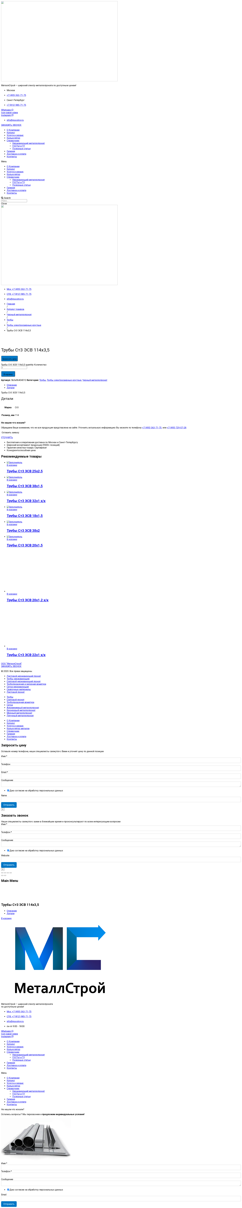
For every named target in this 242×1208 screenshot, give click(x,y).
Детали (10, 387)
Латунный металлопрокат (20, 715)
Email (4, 772)
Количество (40, 364)
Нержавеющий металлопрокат (28, 143)
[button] (11, 125)
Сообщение (7, 780)
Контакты (12, 156)
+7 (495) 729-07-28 (176, 427)
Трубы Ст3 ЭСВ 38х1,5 (25, 486)
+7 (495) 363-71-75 (152, 427)
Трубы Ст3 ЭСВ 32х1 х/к (26, 501)
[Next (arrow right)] (5, 875)
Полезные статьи (21, 148)
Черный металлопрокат (94, 380)
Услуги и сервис (15, 135)
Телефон (5, 764)
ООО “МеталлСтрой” (11, 663)
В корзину (8, 374)
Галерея (11, 151)
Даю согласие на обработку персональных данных (36, 790)
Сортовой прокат (15, 699)
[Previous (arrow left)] (2, 875)
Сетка (10, 705)
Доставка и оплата (16, 154)
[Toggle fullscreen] (8, 872)
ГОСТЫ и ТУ (18, 146)
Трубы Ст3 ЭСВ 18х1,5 (25, 516)
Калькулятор (13, 138)
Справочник (13, 140)
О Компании (13, 130)
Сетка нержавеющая (18, 686)
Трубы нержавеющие (18, 678)
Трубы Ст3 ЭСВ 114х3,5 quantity (17, 364)
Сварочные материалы (19, 689)
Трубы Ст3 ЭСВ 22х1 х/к (26, 655)
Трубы (42, 380)
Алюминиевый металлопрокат (23, 707)
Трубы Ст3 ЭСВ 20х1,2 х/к (27, 600)
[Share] (5, 872)
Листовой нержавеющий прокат (24, 676)
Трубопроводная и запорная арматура (26, 684)
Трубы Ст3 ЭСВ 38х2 (23, 531)
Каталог (11, 132)
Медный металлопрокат (19, 713)
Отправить (8, 805)
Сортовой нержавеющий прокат (24, 681)
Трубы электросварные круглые (64, 380)
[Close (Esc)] (2, 872)
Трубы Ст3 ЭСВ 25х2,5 (25, 471)
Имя (4, 756)
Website (5, 855)
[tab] (124, 385)
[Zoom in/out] (11, 872)
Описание (12, 385)
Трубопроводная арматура (20, 702)
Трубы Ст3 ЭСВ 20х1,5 (25, 545)
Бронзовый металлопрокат (21, 710)
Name (4, 795)
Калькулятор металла (18, 728)
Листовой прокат (16, 692)
